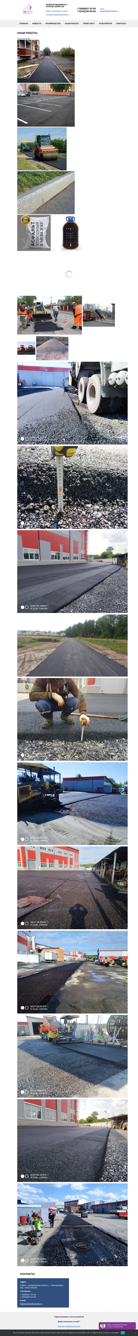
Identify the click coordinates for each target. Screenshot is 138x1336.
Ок (123, 1333)
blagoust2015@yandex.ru (109, 11)
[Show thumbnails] (23, 38)
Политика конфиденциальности (57, 14)
